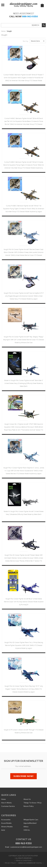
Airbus (26, 827)
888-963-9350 (30, 16)
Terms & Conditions (23, 860)
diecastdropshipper (30, 856)
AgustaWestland (30, 823)
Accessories (5, 820)
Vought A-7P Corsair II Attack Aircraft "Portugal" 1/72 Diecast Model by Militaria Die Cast (24, 731)
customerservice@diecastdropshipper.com (26, 847)
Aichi (3, 830)
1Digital (39, 863)
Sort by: (25, 41)
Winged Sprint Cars (31, 820)
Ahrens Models (7, 827)
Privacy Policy (10, 863)
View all (27, 830)
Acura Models (6, 823)
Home (3, 31)
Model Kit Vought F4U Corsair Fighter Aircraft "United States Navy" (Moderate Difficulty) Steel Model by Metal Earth (24, 513)
